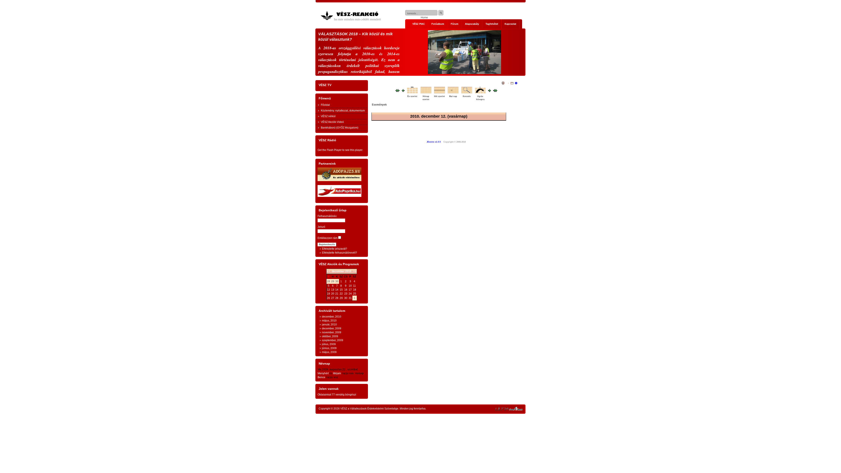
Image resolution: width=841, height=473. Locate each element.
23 (345, 293)
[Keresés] (467, 93)
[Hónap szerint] (426, 93)
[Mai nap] (454, 93)
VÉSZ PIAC (418, 24)
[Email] (510, 83)
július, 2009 (329, 344)
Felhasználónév (327, 216)
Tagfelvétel (492, 24)
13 (332, 289)
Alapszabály (472, 24)
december (338, 271)
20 (332, 293)
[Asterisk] (515, 409)
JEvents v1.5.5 (434, 142)
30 (345, 298)
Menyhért (323, 373)
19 (328, 293)
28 (336, 298)
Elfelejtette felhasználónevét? (339, 252)
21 (336, 293)
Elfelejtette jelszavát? (334, 248)
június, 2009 (329, 348)
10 (350, 285)
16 (345, 289)
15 (341, 289)
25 (354, 293)
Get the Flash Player (330, 150)
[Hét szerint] (440, 93)
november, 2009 (331, 332)
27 (332, 298)
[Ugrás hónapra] (481, 93)
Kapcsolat (510, 24)
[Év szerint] (413, 93)
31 (350, 298)
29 (341, 298)
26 (328, 298)
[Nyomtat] (503, 83)
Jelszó (321, 226)
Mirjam (337, 373)
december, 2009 (331, 328)
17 (350, 289)
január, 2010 (329, 324)
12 (328, 289)
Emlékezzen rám (327, 238)
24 (350, 293)
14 (336, 289)
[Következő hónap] (495, 91)
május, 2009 (329, 352)
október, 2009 (330, 336)
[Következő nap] (490, 91)
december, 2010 (331, 316)
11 (354, 285)
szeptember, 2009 (332, 340)
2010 (348, 271)
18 (354, 289)
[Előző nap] (403, 91)
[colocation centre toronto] (502, 409)
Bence (321, 377)
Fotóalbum (437, 24)
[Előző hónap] (397, 91)
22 (341, 293)
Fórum (454, 24)
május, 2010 (329, 320)
